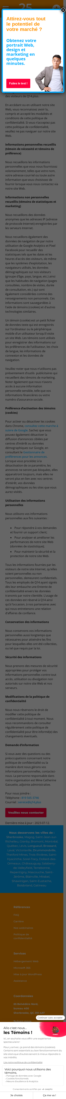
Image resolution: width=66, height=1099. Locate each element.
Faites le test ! (18, 83)
